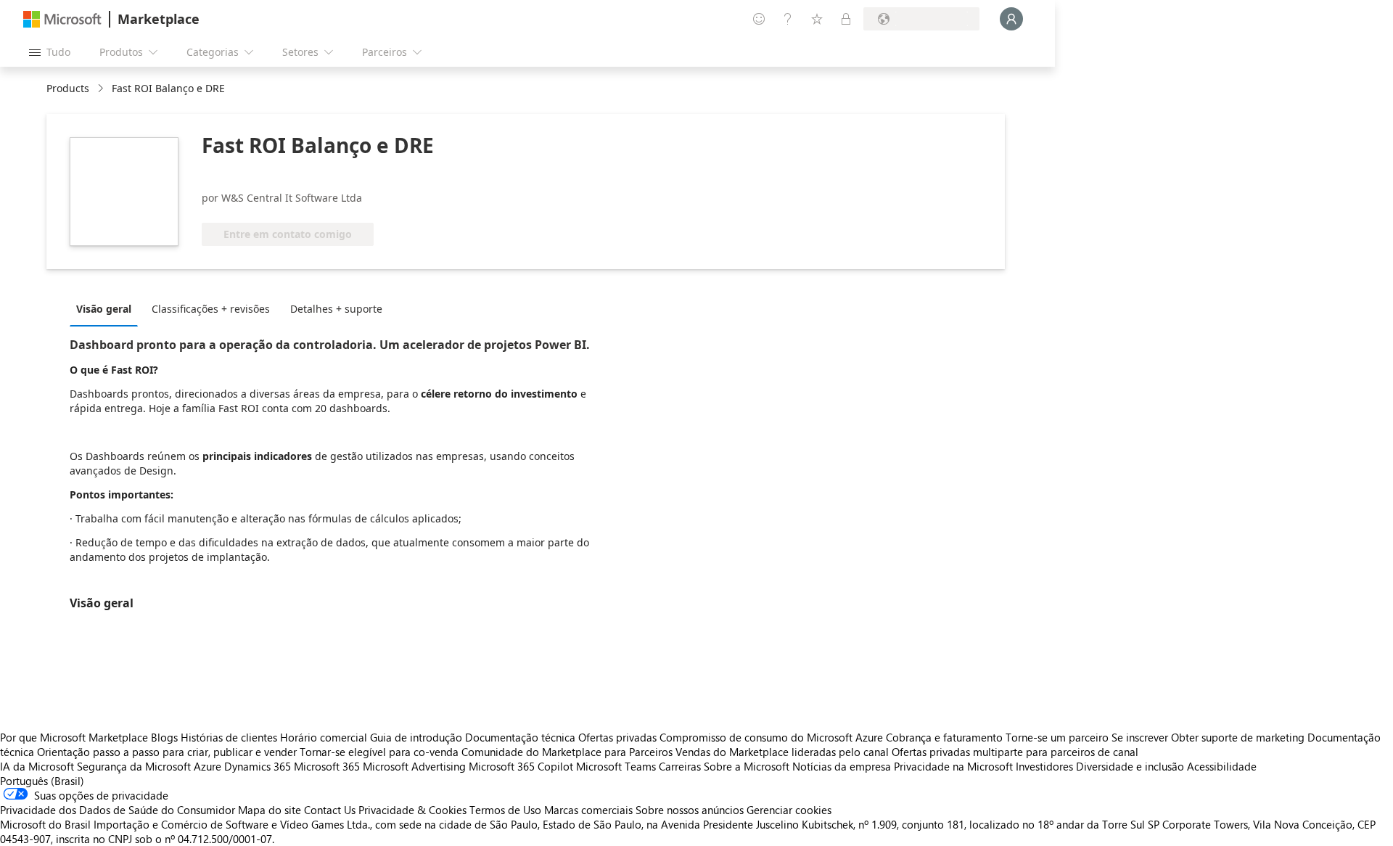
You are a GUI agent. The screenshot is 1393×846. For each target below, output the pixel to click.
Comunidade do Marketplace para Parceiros (567, 751)
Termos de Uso (505, 809)
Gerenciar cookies (789, 809)
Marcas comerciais (588, 809)
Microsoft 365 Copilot (521, 766)
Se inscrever (1139, 737)
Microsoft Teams (616, 766)
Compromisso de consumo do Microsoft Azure (772, 737)
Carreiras (680, 766)
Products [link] (67, 88)
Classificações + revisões (211, 309)
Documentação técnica (520, 737)
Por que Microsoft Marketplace (74, 737)
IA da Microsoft (37, 766)
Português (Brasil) (42, 780)
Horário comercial (323, 737)
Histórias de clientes (229, 737)
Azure (207, 766)
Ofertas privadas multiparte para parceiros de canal (1015, 751)
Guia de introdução (416, 737)
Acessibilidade (1222, 766)
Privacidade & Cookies (412, 809)
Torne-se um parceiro (1057, 737)
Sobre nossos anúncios (690, 809)
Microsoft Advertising (414, 766)
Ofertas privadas (617, 737)
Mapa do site (269, 809)
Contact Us (330, 809)
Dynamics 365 (257, 766)
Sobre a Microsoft (746, 766)
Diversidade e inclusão (1130, 766)
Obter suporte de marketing (1237, 737)
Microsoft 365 (327, 766)
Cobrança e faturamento (944, 737)
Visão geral (103, 309)
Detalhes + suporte (336, 309)
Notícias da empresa (841, 766)
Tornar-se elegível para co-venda (379, 751)
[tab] (107, 308)
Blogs (164, 737)
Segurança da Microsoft (134, 766)
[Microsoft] (62, 19)
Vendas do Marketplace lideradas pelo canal (782, 751)
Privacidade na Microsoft (953, 766)
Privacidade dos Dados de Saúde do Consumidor (117, 809)
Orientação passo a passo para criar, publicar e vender (167, 751)
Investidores (1044, 766)
